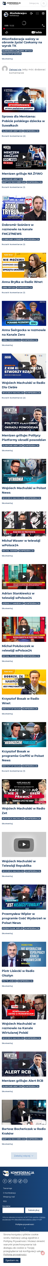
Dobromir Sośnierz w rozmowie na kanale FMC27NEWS (18, 229)
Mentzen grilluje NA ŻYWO (22, 173)
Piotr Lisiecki (9, 981)
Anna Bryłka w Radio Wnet (22, 282)
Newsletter (6, 1206)
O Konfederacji (9, 1193)
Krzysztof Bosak (11, 54)
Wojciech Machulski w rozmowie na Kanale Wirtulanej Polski (19, 1028)
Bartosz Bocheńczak (13, 182)
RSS (5, 1201)
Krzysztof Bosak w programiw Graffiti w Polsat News (23, 756)
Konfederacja (9, 51)
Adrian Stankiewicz (12, 603)
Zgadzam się (11, 1260)
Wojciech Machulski (13, 393)
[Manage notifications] (43, 1253)
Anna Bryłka (25, 51)
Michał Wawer (9, 551)
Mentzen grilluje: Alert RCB (22, 1081)
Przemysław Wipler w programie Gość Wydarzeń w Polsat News (24, 918)
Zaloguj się (34, 3)
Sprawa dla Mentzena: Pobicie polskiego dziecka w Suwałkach (23, 121)
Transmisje (7, 1188)
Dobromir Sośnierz (12, 239)
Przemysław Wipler (12, 928)
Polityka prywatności (24, 1224)
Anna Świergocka (11, 340)
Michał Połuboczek (12, 656)
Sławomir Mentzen (12, 131)
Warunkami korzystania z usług (25, 1219)
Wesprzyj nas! (9, 1197)
